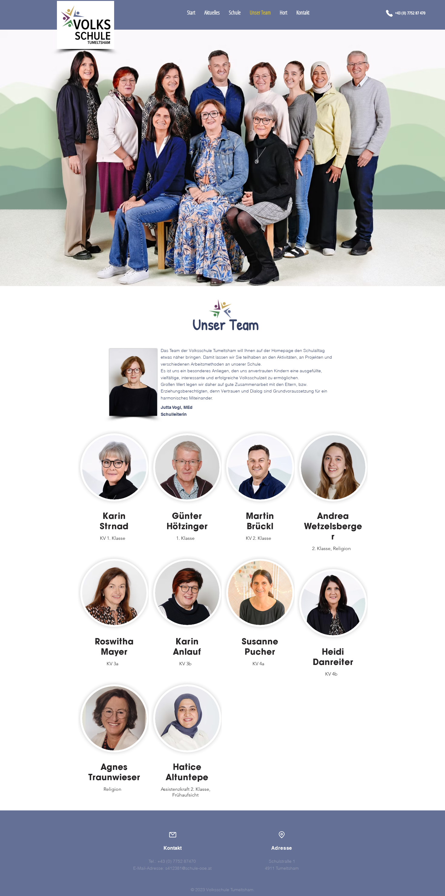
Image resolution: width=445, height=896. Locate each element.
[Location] (281, 835)
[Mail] (172, 835)
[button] (212, 12)
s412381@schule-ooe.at (188, 868)
